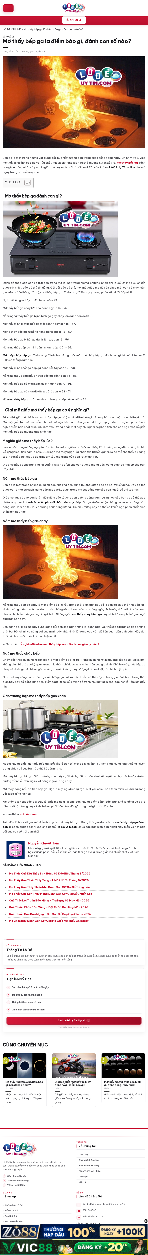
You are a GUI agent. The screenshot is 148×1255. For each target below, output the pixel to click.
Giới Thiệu (84, 1154)
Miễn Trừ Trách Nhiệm (90, 1171)
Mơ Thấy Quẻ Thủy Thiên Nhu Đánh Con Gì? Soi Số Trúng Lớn (49, 887)
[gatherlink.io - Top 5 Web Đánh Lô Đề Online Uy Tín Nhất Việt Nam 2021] (74, 8)
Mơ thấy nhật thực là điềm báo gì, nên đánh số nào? (24, 1083)
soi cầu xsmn (28, 814)
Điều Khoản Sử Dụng (89, 1165)
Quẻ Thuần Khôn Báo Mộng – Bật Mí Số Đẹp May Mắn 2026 (48, 907)
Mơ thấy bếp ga (127, 162)
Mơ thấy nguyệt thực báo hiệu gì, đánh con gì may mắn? (122, 1083)
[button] (8, 8)
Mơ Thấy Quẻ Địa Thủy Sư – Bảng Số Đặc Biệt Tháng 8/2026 (49, 873)
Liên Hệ (82, 1182)
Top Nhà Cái (11, 1216)
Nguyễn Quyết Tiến (36, 51)
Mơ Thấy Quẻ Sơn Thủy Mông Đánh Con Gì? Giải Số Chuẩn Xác (50, 893)
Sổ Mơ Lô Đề (8, 37)
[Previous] (7, 1077)
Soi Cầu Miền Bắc (14, 1221)
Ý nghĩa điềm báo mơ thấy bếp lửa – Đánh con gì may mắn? (59, 644)
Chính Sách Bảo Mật (89, 1160)
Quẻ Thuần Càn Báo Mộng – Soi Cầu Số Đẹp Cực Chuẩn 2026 (50, 914)
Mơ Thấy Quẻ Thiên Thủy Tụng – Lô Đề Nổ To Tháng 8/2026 (49, 880)
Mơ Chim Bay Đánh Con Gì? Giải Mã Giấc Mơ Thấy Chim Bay (49, 920)
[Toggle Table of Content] (26, 183)
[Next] (140, 1077)
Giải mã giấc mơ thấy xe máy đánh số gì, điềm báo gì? (72, 1083)
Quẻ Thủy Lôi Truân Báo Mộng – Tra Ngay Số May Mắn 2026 (49, 900)
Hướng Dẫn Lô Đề (14, 1205)
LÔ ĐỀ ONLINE (12, 29)
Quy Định (83, 1176)
